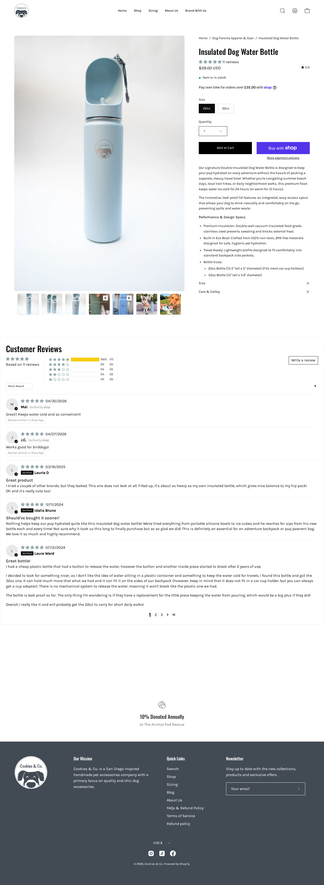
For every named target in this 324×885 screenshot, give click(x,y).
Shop (171, 776)
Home (203, 38)
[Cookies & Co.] (21, 11)
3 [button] (162, 614)
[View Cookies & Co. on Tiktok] (162, 853)
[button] (282, 11)
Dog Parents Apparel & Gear (233, 38)
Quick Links (176, 758)
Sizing (172, 784)
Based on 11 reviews (22, 364)
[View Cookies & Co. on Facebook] (172, 853)
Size (202, 283)
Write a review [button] (303, 360)
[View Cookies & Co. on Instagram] (151, 853)
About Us (174, 800)
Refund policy (178, 823)
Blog (170, 792)
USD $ (157, 843)
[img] (305, 67)
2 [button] (156, 614)
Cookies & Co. (154, 864)
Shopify (185, 864)
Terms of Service (181, 816)
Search (173, 769)
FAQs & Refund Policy (185, 808)
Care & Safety (209, 292)
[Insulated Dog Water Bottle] (28, 304)
